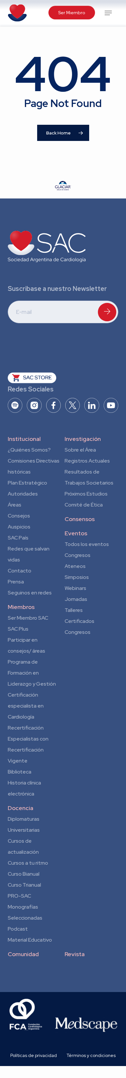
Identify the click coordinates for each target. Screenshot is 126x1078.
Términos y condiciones (91, 1055)
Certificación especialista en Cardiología (26, 705)
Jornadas (76, 599)
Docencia (20, 808)
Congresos (77, 555)
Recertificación (26, 727)
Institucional (24, 439)
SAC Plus (18, 628)
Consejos (19, 515)
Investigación (83, 439)
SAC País (18, 537)
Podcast (18, 928)
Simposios (77, 577)
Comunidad (23, 954)
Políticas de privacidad (33, 1055)
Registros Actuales (87, 460)
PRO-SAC (19, 895)
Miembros (21, 607)
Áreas (14, 504)
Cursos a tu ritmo (28, 862)
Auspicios (19, 526)
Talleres (74, 610)
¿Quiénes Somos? (29, 449)
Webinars (75, 588)
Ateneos (75, 566)
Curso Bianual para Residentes (23, 875)
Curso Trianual (24, 884)
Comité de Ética (84, 504)
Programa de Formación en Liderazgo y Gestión (32, 672)
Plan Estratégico (27, 482)
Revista (75, 954)
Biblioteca (19, 771)
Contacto (19, 570)
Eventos (76, 533)
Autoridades (23, 493)
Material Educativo (30, 939)
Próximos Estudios (86, 493)
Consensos (80, 519)
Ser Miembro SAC (28, 617)
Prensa (16, 581)
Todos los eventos (87, 544)
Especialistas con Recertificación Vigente (28, 749)
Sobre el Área (80, 449)
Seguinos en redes (30, 592)
